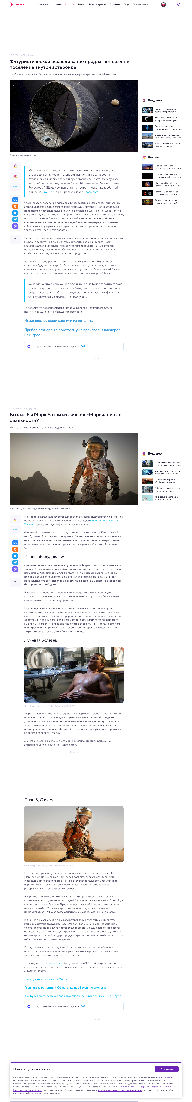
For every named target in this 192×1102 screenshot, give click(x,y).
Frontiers (48, 192)
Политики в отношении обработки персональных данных (145, 1086)
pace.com (92, 192)
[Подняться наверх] (15, 239)
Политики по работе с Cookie (27, 1089)
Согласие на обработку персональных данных (120, 1089)
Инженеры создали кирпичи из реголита (58, 320)
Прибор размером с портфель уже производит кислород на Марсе (72, 332)
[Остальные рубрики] (15, 186)
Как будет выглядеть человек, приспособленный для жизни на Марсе (72, 996)
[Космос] (15, 176)
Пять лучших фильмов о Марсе (46, 979)
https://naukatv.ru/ (165, 1077)
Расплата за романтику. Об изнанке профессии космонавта (65, 987)
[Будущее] (15, 166)
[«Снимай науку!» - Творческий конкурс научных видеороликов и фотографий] (163, 4)
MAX (83, 346)
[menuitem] (57, 4)
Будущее (32, 55)
